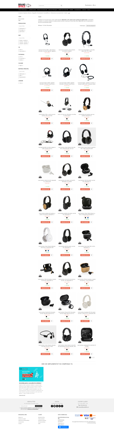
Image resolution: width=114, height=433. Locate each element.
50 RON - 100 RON (23, 40)
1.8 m (21, 83)
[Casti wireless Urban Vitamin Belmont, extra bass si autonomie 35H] (47, 236)
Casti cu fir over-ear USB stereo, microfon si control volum (67, 115)
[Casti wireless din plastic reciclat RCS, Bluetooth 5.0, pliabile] (67, 170)
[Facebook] (52, 406)
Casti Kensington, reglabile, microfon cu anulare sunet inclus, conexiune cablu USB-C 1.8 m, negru (87, 83)
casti (20, 49)
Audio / (66, 13)
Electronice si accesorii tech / (57, 13)
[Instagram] (62, 406)
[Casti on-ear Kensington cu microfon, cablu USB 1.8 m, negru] (86, 39)
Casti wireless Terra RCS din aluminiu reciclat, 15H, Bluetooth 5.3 (67, 280)
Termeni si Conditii (22, 418)
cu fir (21, 56)
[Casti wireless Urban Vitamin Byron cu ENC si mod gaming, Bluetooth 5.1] (86, 203)
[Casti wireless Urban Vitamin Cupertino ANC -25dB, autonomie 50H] (86, 137)
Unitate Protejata (52, 9)
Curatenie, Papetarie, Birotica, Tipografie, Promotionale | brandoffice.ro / (34, 13)
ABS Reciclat (22, 74)
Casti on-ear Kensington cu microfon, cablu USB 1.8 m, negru (86, 50)
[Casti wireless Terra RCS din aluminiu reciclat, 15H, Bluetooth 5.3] (67, 268)
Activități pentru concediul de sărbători (30, 383)
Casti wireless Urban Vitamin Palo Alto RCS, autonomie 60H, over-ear (66, 148)
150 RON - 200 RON (23, 43)
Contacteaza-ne (64, 426)
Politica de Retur (41, 418)
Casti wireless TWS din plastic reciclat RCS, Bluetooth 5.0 (86, 181)
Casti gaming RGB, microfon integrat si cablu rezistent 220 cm (47, 148)
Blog (89, 9)
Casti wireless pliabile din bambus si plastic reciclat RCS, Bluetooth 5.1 (47, 214)
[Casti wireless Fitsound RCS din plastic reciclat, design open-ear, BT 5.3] (67, 301)
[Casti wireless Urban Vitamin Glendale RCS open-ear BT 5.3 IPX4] (47, 334)
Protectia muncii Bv (42, 9)
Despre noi (20, 417)
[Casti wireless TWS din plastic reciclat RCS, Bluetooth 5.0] (86, 170)
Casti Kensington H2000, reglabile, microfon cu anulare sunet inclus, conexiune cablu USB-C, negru (47, 83)
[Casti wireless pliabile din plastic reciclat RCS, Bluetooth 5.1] (67, 203)
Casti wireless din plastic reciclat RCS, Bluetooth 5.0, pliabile (67, 181)
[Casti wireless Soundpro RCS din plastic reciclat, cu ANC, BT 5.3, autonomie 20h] (86, 301)
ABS (20, 75)
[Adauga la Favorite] (52, 59)
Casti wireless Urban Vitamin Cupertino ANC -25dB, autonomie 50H (86, 148)
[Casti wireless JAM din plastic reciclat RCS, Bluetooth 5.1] (67, 236)
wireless (21, 60)
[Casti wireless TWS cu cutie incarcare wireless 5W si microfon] (47, 104)
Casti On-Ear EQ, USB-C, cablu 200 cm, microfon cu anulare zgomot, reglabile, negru (47, 50)
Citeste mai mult (22, 395)
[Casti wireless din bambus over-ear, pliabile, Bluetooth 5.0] (86, 104)
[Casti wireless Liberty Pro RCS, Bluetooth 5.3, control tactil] (47, 170)
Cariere (71, 9)
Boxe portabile (21, 18)
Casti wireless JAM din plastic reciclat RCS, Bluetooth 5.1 (67, 247)
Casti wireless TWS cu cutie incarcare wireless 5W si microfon (47, 115)
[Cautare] (61, 5)
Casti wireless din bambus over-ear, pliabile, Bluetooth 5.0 (87, 115)
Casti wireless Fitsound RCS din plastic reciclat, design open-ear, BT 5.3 (66, 313)
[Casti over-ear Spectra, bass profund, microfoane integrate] (67, 39)
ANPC (39, 423)
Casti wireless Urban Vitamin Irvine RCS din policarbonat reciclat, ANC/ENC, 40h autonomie (67, 346)
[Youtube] (54, 406)
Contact (84, 9)
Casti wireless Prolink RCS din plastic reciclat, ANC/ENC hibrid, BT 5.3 (47, 313)
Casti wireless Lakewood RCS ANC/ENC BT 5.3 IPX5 (86, 346)
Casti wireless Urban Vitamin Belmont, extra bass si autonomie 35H (47, 247)
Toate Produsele (22, 9)
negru (21, 65)
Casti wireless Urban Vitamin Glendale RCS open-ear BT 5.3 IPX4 (47, 346)
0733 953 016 (83, 405)
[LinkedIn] (57, 406)
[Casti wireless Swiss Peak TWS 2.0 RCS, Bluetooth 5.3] (86, 236)
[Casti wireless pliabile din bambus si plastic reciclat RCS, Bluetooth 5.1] (47, 203)
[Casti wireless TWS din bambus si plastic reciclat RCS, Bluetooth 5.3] (47, 268)
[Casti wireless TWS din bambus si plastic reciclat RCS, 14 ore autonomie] (86, 268)
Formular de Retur (41, 422)
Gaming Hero (22, 28)
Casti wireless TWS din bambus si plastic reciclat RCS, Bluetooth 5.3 (47, 280)
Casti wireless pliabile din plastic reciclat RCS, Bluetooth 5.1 (67, 214)
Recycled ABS (22, 77)
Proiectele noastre (63, 9)
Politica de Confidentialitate (32, 409)
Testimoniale (77, 9)
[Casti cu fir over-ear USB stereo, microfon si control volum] (67, 104)
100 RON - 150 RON (23, 42)
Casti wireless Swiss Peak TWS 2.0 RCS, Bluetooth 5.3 (86, 247)
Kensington (22, 30)
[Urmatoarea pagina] (94, 357)
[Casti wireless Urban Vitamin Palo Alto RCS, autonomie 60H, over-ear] (67, 137)
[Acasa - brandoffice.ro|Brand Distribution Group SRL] (25, 5)
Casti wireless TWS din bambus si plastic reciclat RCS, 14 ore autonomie (87, 280)
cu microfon (22, 58)
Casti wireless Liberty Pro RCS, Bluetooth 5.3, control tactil (47, 181)
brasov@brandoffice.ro (83, 407)
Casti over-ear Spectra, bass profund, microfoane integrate (67, 50)
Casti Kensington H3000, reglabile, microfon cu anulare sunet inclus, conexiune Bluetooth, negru (66, 83)
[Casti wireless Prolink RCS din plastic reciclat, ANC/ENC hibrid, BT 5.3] (47, 301)
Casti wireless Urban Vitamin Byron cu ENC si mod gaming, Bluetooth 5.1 (86, 214)
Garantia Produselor (42, 420)
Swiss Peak (22, 31)
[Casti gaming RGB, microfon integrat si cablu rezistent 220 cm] (47, 137)
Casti (19, 20)
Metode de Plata (41, 417)
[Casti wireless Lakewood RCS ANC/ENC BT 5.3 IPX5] (86, 334)
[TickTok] (59, 406)
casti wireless (22, 51)
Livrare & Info (32, 9)
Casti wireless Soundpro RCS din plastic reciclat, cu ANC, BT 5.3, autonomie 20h (86, 313)
